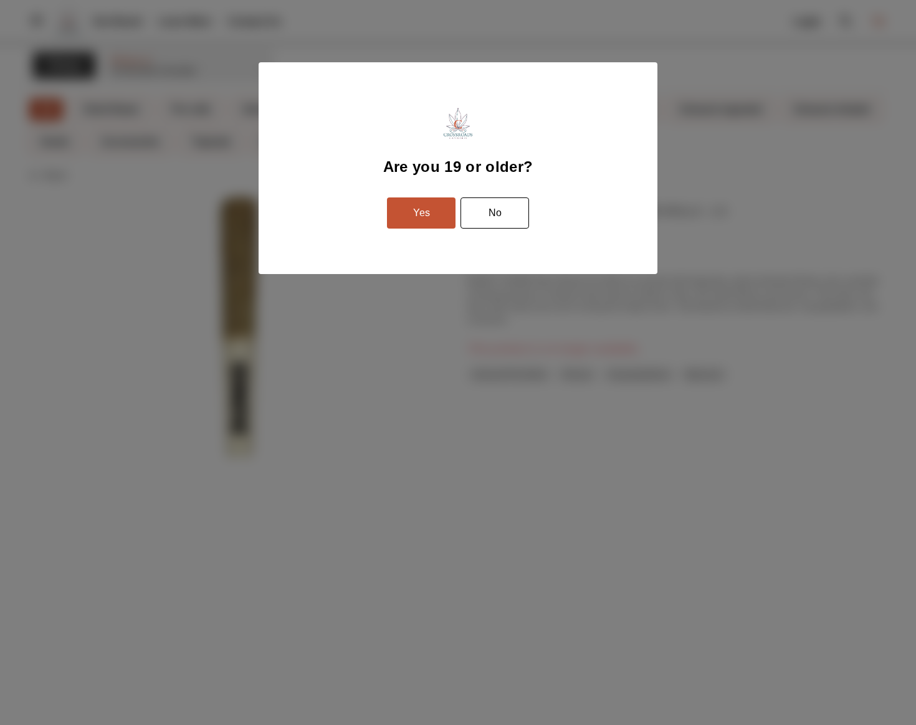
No (495, 212)
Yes (421, 212)
